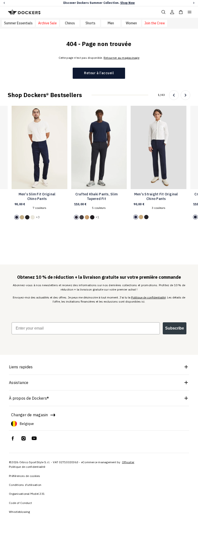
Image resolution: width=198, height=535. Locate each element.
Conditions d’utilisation (25, 485)
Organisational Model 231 (27, 493)
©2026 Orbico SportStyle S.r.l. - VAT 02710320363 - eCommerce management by (65, 462)
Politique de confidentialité (148, 297)
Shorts (90, 23)
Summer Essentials (18, 23)
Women (131, 23)
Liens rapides (21, 366)
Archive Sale (47, 23)
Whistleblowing (19, 512)
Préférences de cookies (24, 476)
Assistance (18, 382)
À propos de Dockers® (29, 398)
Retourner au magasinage (121, 57)
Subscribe (174, 328)
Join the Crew (154, 23)
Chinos (70, 23)
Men (111, 23)
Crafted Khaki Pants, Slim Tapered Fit (96, 196)
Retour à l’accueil (99, 73)
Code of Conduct (20, 503)
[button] (4, 3)
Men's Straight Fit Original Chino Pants (156, 196)
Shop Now (127, 3)
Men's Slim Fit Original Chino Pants (37, 196)
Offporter (128, 462)
